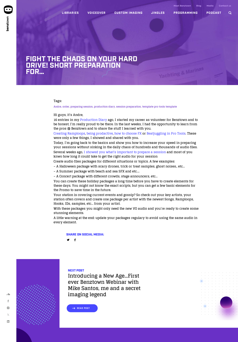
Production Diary (93, 120)
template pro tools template (159, 106)
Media (210, 5)
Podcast (213, 13)
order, (66, 106)
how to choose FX (128, 133)
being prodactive (100, 133)
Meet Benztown (182, 5)
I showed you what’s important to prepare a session (125, 152)
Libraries (70, 13)
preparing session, (81, 106)
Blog (198, 5)
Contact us (225, 5)
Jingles (158, 13)
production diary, (104, 106)
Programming (186, 13)
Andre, (58, 106)
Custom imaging (128, 13)
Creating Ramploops (69, 133)
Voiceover (97, 13)
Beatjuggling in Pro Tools (166, 133)
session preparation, (128, 106)
